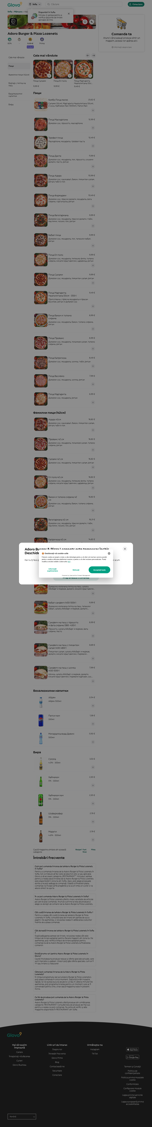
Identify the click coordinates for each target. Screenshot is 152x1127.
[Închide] (125, 548)
